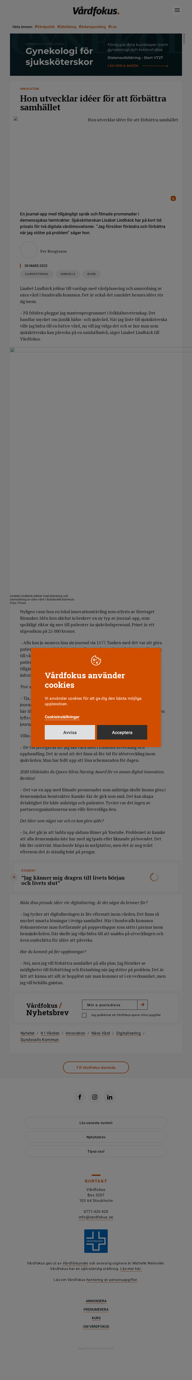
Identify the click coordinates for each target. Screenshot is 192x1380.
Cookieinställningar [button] (62, 717)
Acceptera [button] (122, 732)
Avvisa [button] (70, 732)
